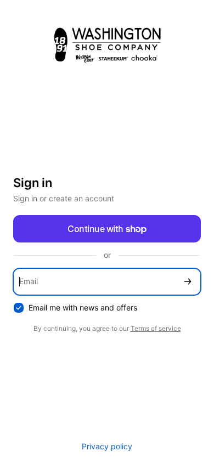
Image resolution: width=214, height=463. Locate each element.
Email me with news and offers (83, 307)
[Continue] (187, 281)
